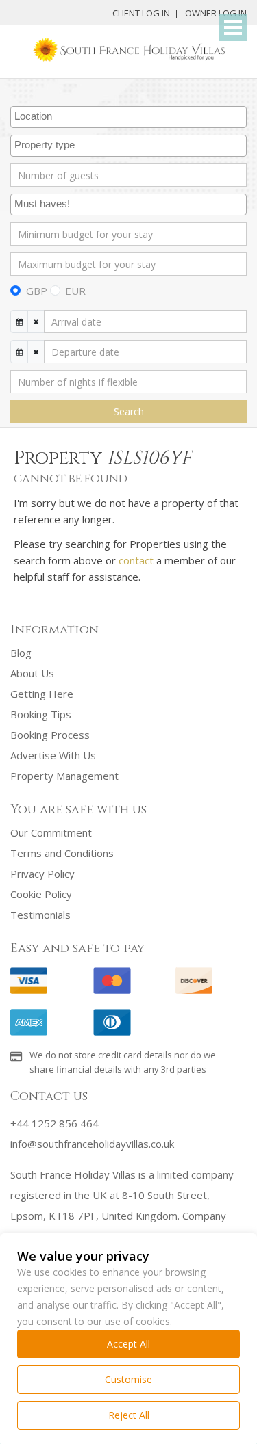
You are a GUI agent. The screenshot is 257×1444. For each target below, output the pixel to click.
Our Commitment (51, 832)
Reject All (128, 1414)
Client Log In (141, 13)
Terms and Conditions (62, 853)
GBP (36, 291)
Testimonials (40, 914)
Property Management (64, 776)
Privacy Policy (42, 873)
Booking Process (50, 734)
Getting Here (41, 693)
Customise (128, 1379)
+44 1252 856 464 (54, 1123)
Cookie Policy (41, 894)
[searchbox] (130, 117)
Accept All (128, 1343)
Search (129, 411)
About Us (32, 673)
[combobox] (128, 117)
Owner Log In (216, 13)
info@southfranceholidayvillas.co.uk (92, 1144)
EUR (75, 291)
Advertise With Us (53, 755)
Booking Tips (40, 714)
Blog (21, 652)
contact (136, 560)
